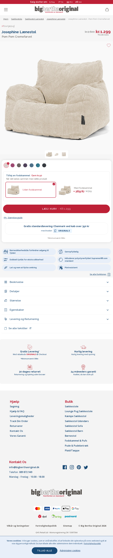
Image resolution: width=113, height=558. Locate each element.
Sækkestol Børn (74, 431)
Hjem (5, 19)
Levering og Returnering (24, 319)
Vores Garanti (18, 435)
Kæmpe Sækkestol (75, 416)
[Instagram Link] (72, 468)
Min (71, 2)
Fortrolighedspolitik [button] (92, 543)
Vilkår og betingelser (18, 525)
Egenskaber (17, 309)
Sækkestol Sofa (74, 426)
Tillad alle (44, 550)
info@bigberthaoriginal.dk (24, 467)
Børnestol (70, 435)
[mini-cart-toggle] (107, 9)
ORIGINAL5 (64, 231)
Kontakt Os (16, 431)
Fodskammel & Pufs (76, 440)
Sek (80, 2)
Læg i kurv (56, 208)
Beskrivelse (16, 282)
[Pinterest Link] (79, 468)
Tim (61, 2)
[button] (49, 154)
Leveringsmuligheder (22, 416)
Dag (53, 2)
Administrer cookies (70, 550)
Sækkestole (71, 406)
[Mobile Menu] (6, 9)
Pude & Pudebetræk (76, 445)
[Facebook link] (65, 468)
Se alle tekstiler (18, 328)
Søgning (14, 406)
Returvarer (16, 426)
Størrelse (15, 300)
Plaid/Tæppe (72, 450)
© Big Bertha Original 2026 (92, 525)
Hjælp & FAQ (17, 411)
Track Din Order (19, 421)
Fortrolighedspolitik (46, 525)
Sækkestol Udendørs (77, 421)
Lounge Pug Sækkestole (79, 411)
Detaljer (14, 291)
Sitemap (67, 525)
